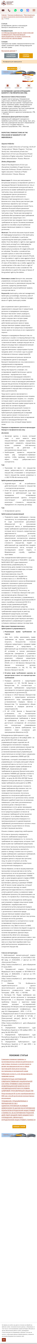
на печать (7, 87)
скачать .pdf (18, 87)
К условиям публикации (11, 55)
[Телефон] (9, 10)
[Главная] (9, 3)
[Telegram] (22, 10)
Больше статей (19, 1126)
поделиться (29, 87)
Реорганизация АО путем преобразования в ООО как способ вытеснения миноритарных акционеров (17, 1096)
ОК (4, 1340)
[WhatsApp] (15, 10)
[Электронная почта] (3, 10)
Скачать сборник (26, 55)
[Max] (28, 10)
